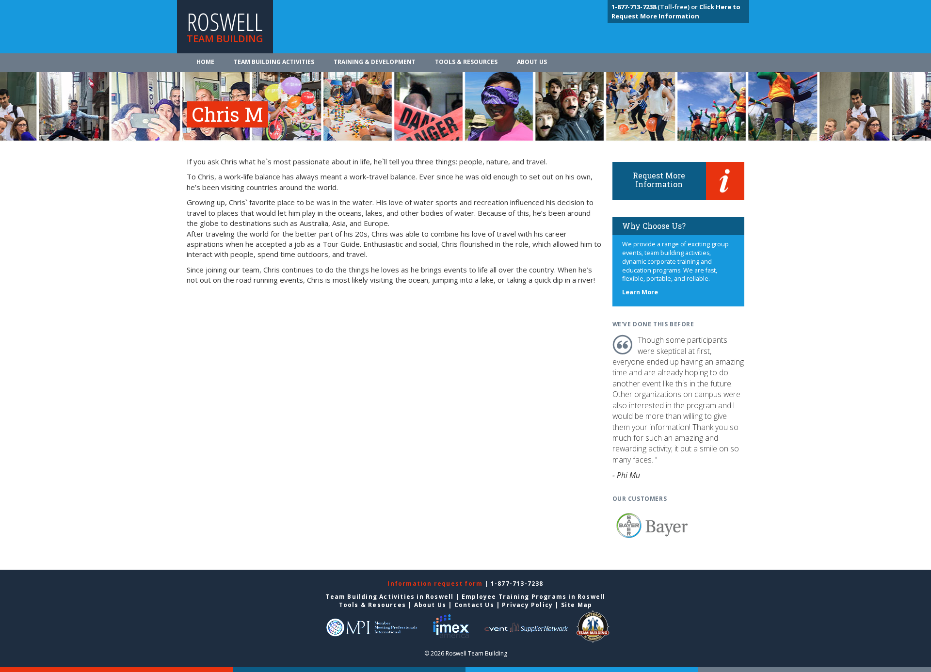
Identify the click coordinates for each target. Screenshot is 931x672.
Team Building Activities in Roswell (389, 596)
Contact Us (474, 605)
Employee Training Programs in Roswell (533, 596)
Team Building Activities (274, 62)
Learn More (640, 292)
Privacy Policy (527, 605)
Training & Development (375, 62)
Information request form (435, 583)
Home (205, 62)
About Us (532, 62)
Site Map (577, 605)
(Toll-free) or (655, 6)
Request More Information (659, 180)
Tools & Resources (466, 62)
